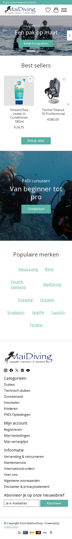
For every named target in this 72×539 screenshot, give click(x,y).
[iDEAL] (31, 533)
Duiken (9, 384)
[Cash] (19, 533)
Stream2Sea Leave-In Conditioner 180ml (19, 116)
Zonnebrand (13, 396)
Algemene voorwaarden (22, 480)
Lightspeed (11, 527)
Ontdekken (36, 209)
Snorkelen (11, 402)
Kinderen (11, 408)
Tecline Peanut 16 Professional (53, 112)
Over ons (11, 474)
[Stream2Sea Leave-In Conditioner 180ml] (19, 91)
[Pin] (25, 533)
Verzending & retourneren (24, 456)
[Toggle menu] (64, 10)
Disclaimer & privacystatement (26, 486)
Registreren (13, 429)
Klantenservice (15, 462)
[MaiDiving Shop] (20, 10)
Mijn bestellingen (17, 435)
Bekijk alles (36, 140)
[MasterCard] (38, 533)
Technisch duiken (17, 390)
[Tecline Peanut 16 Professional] (53, 91)
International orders (19, 468)
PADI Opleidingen (17, 414)
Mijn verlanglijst (16, 441)
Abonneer (54, 503)
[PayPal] (51, 533)
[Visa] (44, 533)
